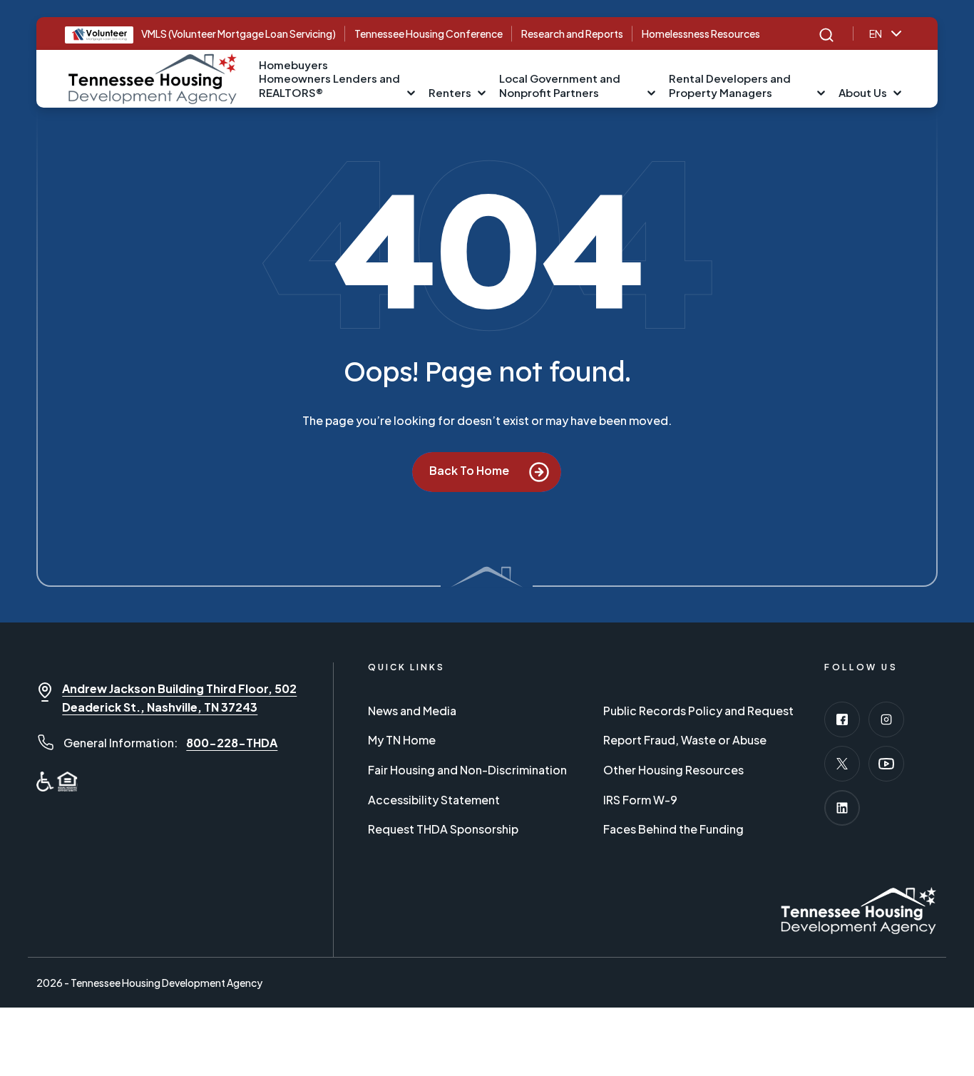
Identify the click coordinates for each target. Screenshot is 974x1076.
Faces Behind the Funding (673, 828)
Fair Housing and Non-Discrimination (467, 769)
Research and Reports (572, 33)
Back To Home (470, 470)
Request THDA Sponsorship (443, 828)
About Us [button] (863, 92)
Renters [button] (450, 92)
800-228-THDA (231, 742)
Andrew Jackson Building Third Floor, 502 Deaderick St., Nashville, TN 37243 (179, 697)
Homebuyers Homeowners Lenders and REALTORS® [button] (329, 78)
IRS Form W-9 (640, 799)
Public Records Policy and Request (698, 710)
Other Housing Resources (673, 769)
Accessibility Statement (434, 799)
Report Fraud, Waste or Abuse (685, 739)
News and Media (412, 710)
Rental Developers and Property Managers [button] (730, 85)
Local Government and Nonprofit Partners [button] (559, 85)
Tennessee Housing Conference (428, 33)
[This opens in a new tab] (842, 719)
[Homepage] (152, 76)
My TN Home (402, 739)
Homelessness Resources (701, 33)
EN (875, 33)
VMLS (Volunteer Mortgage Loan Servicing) (238, 33)
